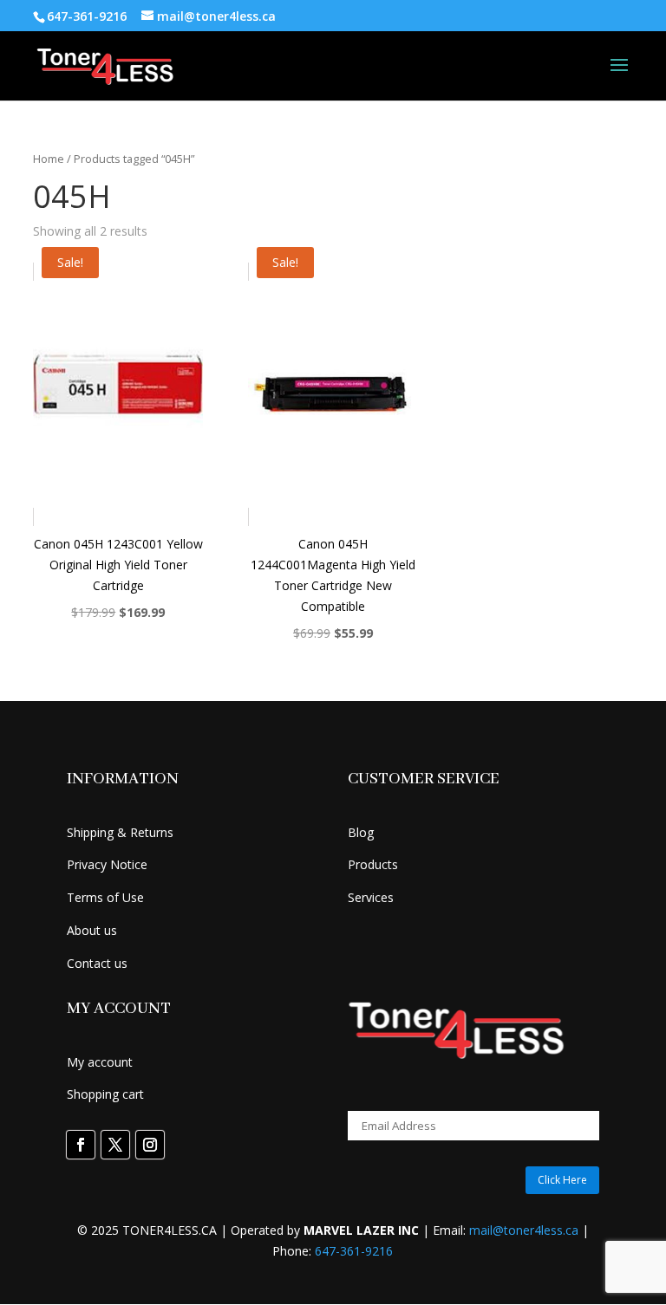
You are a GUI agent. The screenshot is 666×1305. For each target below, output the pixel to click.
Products (373, 864)
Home (48, 158)
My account (100, 1062)
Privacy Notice (107, 864)
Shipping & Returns (120, 832)
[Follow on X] (115, 1145)
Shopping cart (105, 1094)
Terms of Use (105, 897)
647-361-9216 (354, 1251)
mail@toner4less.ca (523, 1230)
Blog (361, 832)
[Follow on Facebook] (81, 1145)
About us (92, 930)
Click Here (562, 1179)
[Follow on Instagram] (150, 1145)
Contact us (97, 963)
